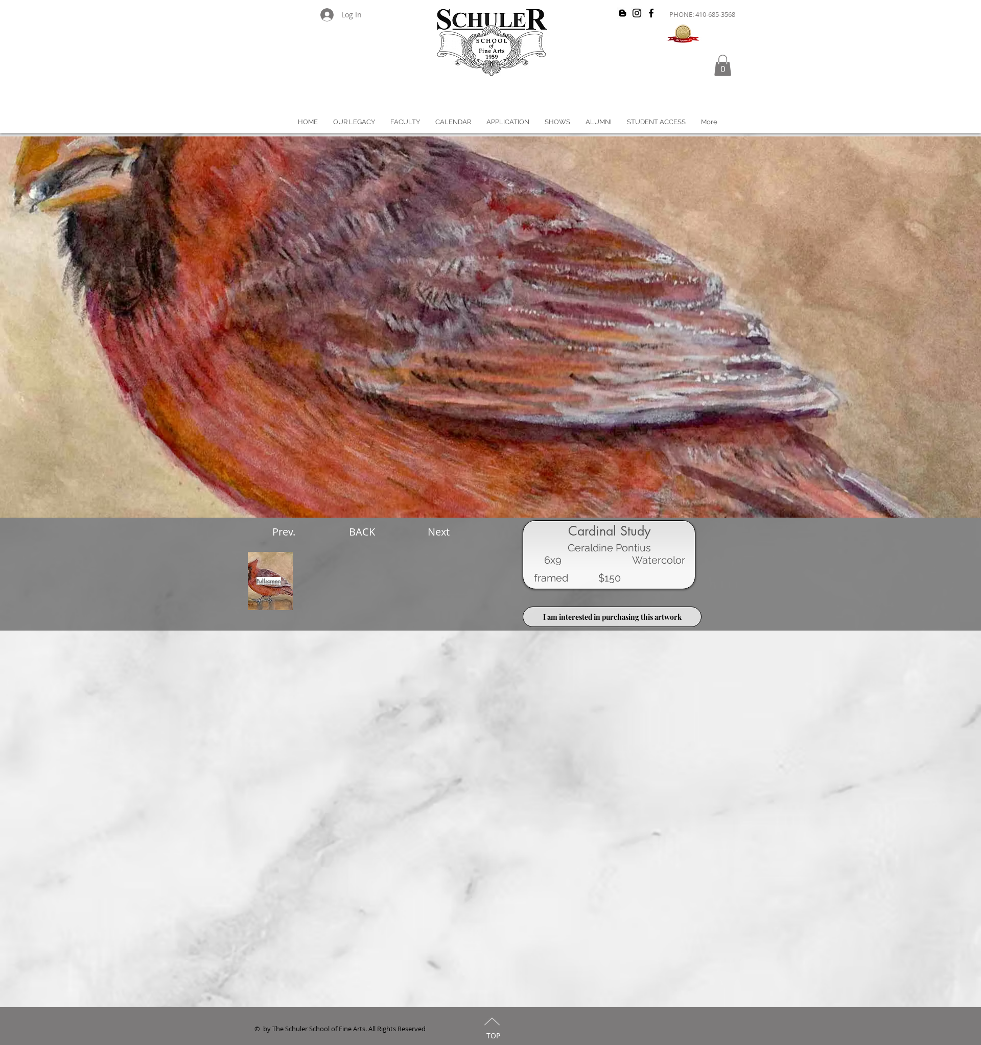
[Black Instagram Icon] (637, 13)
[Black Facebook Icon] (651, 13)
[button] (723, 65)
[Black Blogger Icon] (622, 13)
